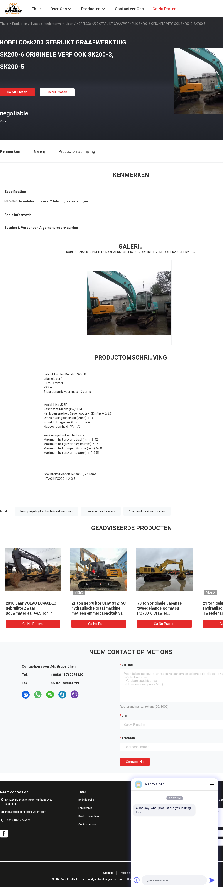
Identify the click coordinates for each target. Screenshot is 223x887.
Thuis (4, 23)
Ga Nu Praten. (17, 92)
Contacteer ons (87, 824)
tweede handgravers (100, 511)
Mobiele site (128, 872)
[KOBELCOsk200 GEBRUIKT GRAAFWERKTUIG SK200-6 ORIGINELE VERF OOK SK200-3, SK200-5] (33, 569)
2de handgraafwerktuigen (147, 511)
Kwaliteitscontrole (89, 816)
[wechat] (50, 695)
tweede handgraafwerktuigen (51, 23)
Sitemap (108, 872)
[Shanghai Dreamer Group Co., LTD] (13, 8)
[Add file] (137, 880)
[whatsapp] (38, 695)
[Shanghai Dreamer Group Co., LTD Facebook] (4, 834)
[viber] (74, 695)
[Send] (212, 880)
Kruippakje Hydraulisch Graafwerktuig (46, 511)
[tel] (87, 695)
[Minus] (212, 784)
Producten (19, 23)
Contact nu (135, 762)
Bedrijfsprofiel (86, 799)
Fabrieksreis (85, 808)
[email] (26, 695)
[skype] (62, 695)
